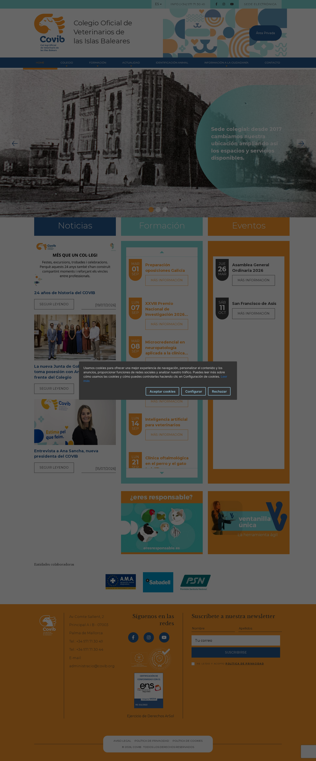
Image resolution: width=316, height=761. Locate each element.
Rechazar (219, 391)
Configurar (193, 391)
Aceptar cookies (162, 391)
